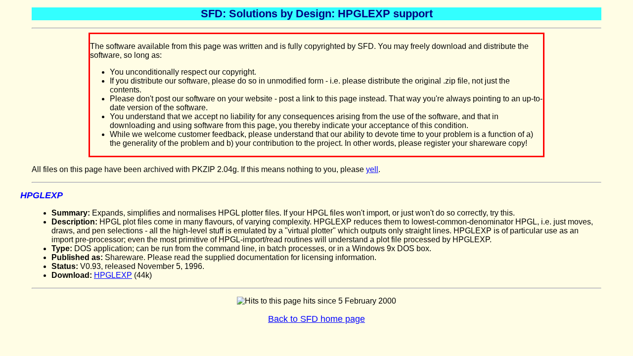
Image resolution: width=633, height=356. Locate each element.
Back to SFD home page (316, 319)
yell (372, 169)
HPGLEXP (113, 275)
